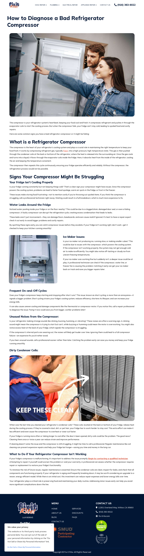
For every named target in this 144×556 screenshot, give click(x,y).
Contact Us (105, 5)
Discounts (77, 513)
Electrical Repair (70, 5)
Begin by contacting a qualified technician (108, 458)
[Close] (51, 525)
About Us (56, 513)
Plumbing (54, 5)
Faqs (74, 517)
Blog (54, 517)
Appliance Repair (88, 5)
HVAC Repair (40, 5)
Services (76, 508)
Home (54, 508)
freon (65, 151)
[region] (29, 537)
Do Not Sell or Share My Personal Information (24, 547)
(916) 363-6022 (126, 4)
